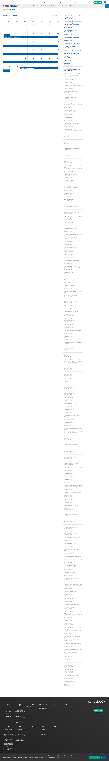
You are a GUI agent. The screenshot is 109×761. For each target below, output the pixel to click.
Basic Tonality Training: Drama (72, 669)
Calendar (40, 6)
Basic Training (8, 731)
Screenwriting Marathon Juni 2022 (73, 584)
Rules (66, 704)
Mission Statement (62, 6)
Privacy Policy (43, 734)
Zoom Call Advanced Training (72, 299)
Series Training (69, 620)
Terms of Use (43, 732)
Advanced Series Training (71, 565)
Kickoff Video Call (69, 180)
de (104, 10)
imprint (43, 729)
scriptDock (34, 2)
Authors (32, 704)
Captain (20, 716)
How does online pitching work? (43, 705)
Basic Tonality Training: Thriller (72, 675)
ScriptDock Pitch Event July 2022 (73, 578)
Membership (41, 2)
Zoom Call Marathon (70, 285)
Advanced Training (9, 735)
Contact (43, 726)
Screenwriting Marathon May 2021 (73, 649)
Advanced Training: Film (71, 30)
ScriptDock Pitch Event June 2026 (73, 85)
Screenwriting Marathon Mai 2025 (73, 234)
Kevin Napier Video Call (71, 91)
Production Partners (32, 706)
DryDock (67, 2)
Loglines (61, 2)
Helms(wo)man (20, 710)
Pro (78, 2)
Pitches (55, 2)
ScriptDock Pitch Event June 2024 (73, 342)
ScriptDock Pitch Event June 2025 (73, 216)
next (58, 15)
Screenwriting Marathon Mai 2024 (73, 359)
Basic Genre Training (70, 572)
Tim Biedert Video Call (70, 154)
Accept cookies (94, 758)
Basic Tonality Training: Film (72, 37)
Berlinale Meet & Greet (71, 129)
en (106, 10)
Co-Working (52, 6)
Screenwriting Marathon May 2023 (73, 485)
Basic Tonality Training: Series (72, 68)
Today (55, 15)
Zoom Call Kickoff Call (70, 354)
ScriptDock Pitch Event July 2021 (73, 643)
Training (73, 2)
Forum (31, 726)
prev (52, 15)
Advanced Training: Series (71, 60)
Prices (46, 6)
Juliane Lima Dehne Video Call (72, 148)
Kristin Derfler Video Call (71, 174)
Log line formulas (55, 706)
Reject (103, 758)
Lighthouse (20, 735)
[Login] (105, 2)
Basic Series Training (70, 656)
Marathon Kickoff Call (70, 97)
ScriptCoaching (8, 748)
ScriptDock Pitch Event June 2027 (73, 15)
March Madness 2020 (70, 681)
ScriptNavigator (20, 741)
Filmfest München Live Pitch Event (73, 73)
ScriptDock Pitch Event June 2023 (73, 467)
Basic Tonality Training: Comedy (73, 664)
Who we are (72, 6)
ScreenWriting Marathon (8, 742)
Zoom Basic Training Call (71, 386)
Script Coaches (31, 709)
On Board (49, 2)
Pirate (20, 705)
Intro (55, 704)
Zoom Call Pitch (69, 79)
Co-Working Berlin (69, 199)
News (34, 6)
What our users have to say (43, 709)
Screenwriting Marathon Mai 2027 (73, 21)
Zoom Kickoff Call (69, 117)
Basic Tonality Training (70, 598)
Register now (97, 2)
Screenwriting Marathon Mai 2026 (73, 103)
